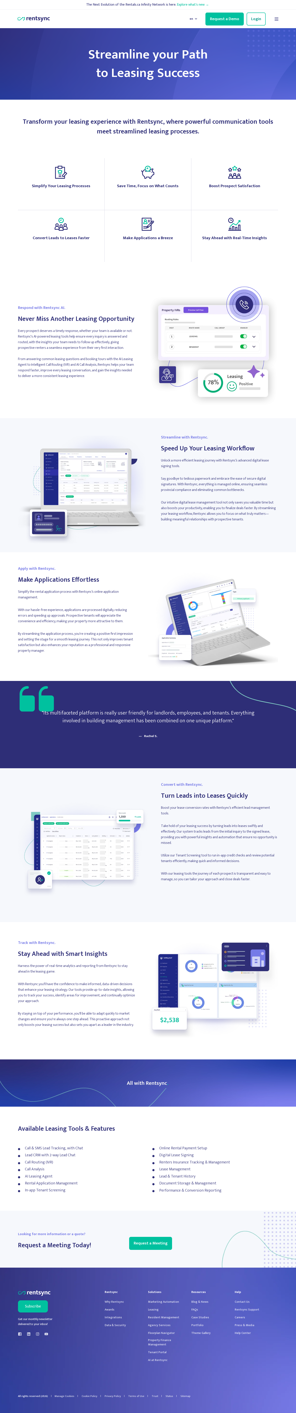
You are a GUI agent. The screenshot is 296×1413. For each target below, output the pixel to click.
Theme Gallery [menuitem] (201, 1333)
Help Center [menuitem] (243, 1333)
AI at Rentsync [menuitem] (158, 1360)
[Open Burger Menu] (276, 19)
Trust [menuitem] (155, 1396)
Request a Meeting (151, 1243)
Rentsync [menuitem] (111, 1292)
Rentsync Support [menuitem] (247, 1309)
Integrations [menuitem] (113, 1317)
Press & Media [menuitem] (244, 1325)
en (191, 18)
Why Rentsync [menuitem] (114, 1302)
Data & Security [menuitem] (115, 1325)
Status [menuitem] (169, 1396)
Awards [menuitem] (109, 1309)
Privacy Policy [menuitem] (113, 1396)
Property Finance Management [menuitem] (159, 1342)
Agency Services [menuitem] (159, 1325)
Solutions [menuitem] (154, 1292)
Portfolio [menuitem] (197, 1325)
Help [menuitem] (238, 1292)
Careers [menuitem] (240, 1317)
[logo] (34, 1293)
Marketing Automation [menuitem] (163, 1302)
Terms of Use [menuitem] (136, 1396)
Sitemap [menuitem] (185, 1396)
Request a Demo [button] (224, 18)
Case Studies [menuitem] (200, 1317)
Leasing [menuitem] (153, 1309)
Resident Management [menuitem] (163, 1317)
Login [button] (256, 18)
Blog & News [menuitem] (199, 1302)
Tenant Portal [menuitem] (157, 1352)
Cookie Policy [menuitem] (89, 1396)
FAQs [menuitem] (194, 1309)
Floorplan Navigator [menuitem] (161, 1333)
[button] (285, 1402)
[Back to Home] (33, 19)
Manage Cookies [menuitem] (64, 1396)
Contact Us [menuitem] (242, 1302)
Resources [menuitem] (198, 1292)
